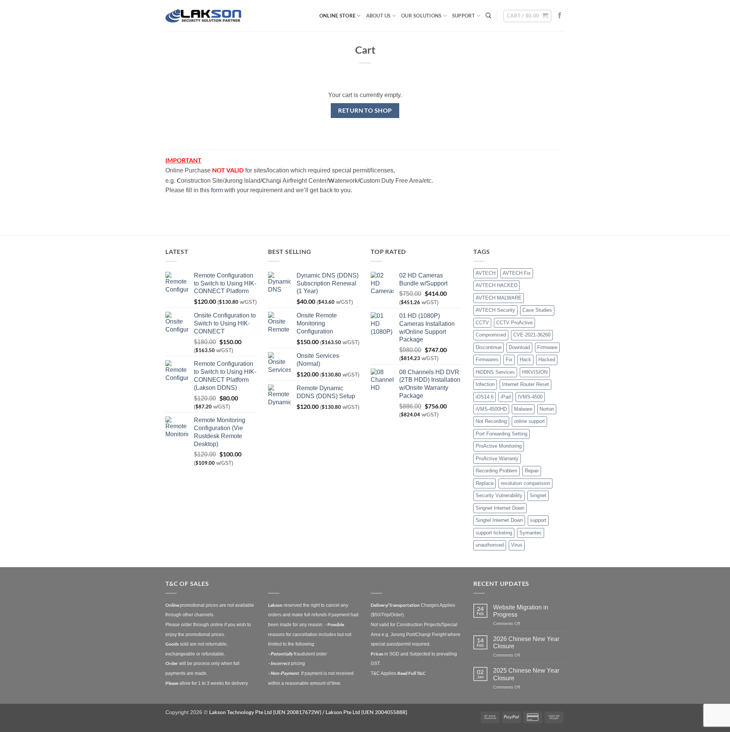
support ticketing (494, 533)
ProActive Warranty (497, 458)
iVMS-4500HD (491, 409)
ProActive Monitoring (499, 446)
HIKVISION (535, 372)
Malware (523, 409)
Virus (516, 545)
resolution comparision (525, 483)
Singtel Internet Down (499, 520)
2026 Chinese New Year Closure (526, 642)
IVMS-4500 (530, 397)
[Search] (488, 15)
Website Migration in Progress (520, 611)
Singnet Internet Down (500, 508)
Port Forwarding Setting (501, 434)
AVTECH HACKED (496, 285)
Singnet (538, 495)
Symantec (530, 533)
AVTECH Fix (517, 273)
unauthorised (490, 545)
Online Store (337, 16)
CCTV (482, 322)
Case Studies (537, 310)
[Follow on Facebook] (560, 15)
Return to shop (365, 110)
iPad (506, 397)
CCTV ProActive (514, 322)
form (217, 190)
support (538, 520)
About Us (378, 16)
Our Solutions (421, 16)
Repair (532, 471)
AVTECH (485, 273)
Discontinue (488, 347)
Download (519, 347)
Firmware (547, 347)
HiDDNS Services (495, 372)
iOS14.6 (485, 397)
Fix (509, 359)
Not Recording (491, 421)
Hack (525, 359)
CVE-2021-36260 (532, 335)
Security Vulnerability (499, 495)
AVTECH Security (495, 310)
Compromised (491, 335)
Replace (485, 483)
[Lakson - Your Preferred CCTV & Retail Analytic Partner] (203, 15)
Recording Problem (496, 471)
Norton (547, 409)
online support (529, 421)
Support (463, 16)
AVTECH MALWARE (499, 298)
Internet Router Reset (525, 384)
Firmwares (487, 359)
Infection (485, 384)
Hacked (546, 359)
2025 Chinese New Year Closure (526, 674)
